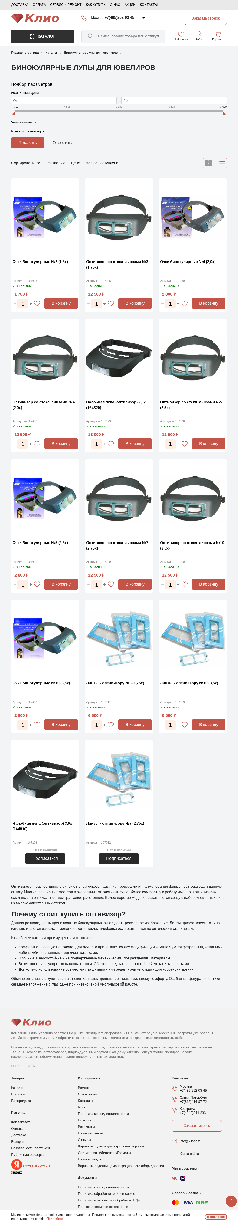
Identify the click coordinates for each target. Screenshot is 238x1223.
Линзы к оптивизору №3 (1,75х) (115, 683)
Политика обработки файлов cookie (106, 1194)
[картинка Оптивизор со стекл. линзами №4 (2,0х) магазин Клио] (45, 358)
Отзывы (84, 1140)
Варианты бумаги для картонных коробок (111, 1146)
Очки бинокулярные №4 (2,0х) (187, 262)
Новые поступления (103, 163)
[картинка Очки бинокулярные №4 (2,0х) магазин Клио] (192, 218)
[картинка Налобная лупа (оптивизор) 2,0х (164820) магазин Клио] (119, 358)
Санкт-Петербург (193, 1097)
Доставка (19, 5)
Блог (81, 1107)
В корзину (61, 303)
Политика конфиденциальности (103, 1114)
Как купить (96, 5)
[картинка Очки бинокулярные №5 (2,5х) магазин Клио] (45, 498)
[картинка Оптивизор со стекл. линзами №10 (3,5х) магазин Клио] (192, 498)
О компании (87, 1094)
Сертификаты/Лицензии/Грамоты (104, 1153)
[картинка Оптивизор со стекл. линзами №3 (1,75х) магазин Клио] (119, 218)
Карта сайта (189, 1154)
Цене (76, 163)
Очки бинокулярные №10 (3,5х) (41, 683)
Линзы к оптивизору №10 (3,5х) (189, 683)
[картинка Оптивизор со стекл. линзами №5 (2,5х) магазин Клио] (192, 358)
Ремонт (83, 1088)
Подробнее (55, 1218)
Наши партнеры (90, 1133)
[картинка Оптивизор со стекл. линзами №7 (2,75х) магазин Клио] (119, 498)
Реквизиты (86, 1127)
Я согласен (216, 1217)
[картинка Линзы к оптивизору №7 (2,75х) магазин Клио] (119, 779)
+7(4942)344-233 (193, 1113)
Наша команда (89, 1159)
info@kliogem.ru (192, 1141)
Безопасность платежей (30, 1148)
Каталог (46, 36)
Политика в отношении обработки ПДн (109, 1200)
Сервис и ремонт (66, 5)
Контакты (149, 5)
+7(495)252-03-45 (119, 18)
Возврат (17, 1142)
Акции (130, 5)
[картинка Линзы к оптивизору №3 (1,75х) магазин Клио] (119, 639)
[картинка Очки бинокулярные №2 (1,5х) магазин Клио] (45, 218)
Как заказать (21, 1122)
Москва (97, 18)
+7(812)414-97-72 (193, 1102)
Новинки (18, 1094)
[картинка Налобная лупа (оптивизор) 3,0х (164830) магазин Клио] (45, 779)
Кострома (187, 1109)
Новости (84, 1120)
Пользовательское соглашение (103, 1207)
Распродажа (21, 1101)
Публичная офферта (27, 1155)
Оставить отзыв (36, 1166)
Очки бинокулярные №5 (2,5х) (40, 543)
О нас (115, 5)
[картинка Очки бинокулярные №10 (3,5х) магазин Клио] (45, 639)
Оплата (39, 5)
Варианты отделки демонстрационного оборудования (121, 1166)
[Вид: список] (222, 163)
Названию (57, 163)
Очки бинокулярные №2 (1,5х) (40, 262)
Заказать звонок (197, 1125)
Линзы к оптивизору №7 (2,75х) (115, 823)
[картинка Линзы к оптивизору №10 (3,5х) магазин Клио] (192, 639)
